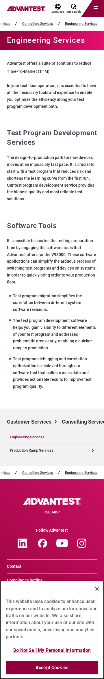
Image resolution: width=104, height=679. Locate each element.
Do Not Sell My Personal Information (52, 650)
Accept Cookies (52, 667)
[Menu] (85, 8)
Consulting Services (37, 24)
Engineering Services (81, 24)
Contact (14, 566)
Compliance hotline (25, 580)
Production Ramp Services (31, 450)
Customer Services (29, 422)
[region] (52, 630)
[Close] (97, 588)
